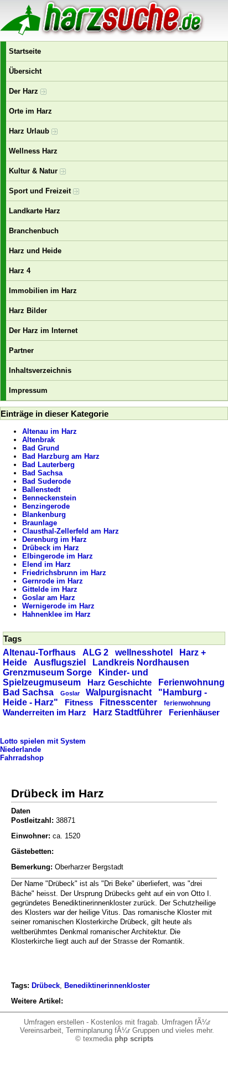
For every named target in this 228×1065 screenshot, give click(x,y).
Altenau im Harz (49, 431)
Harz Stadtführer (127, 712)
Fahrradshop (22, 758)
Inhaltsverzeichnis (40, 370)
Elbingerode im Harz (57, 556)
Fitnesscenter (128, 702)
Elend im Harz (46, 564)
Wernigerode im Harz (58, 606)
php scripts (134, 1039)
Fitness (79, 702)
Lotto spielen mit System (43, 741)
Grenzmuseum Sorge (47, 672)
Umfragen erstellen (54, 1022)
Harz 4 (19, 271)
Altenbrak (38, 440)
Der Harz (24, 91)
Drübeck (46, 985)
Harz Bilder (28, 310)
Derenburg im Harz (54, 539)
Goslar (70, 693)
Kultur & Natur (34, 171)
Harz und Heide (35, 251)
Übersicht (25, 71)
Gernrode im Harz (52, 581)
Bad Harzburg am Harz (61, 456)
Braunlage (39, 523)
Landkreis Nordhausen (140, 662)
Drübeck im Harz (50, 548)
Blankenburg (44, 514)
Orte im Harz (30, 111)
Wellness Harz (33, 151)
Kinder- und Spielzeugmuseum (75, 677)
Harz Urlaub (30, 131)
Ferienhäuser (194, 712)
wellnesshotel (144, 652)
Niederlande (20, 749)
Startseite (25, 51)
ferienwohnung (187, 703)
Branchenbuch (34, 231)
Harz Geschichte (119, 682)
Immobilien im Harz (43, 290)
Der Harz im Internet (43, 330)
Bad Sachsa (42, 473)
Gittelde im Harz (49, 589)
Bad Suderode (46, 481)
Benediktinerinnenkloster (107, 985)
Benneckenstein (49, 498)
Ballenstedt (41, 489)
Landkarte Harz (34, 211)
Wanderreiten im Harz (44, 712)
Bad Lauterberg (48, 464)
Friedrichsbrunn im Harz (64, 573)
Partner (21, 350)
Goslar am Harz (48, 597)
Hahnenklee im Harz (56, 614)
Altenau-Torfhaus (39, 652)
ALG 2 (95, 652)
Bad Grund (40, 448)
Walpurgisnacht (119, 692)
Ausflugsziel (60, 662)
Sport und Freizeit (41, 191)
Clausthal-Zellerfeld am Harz (70, 531)
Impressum (28, 390)
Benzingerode (46, 506)
